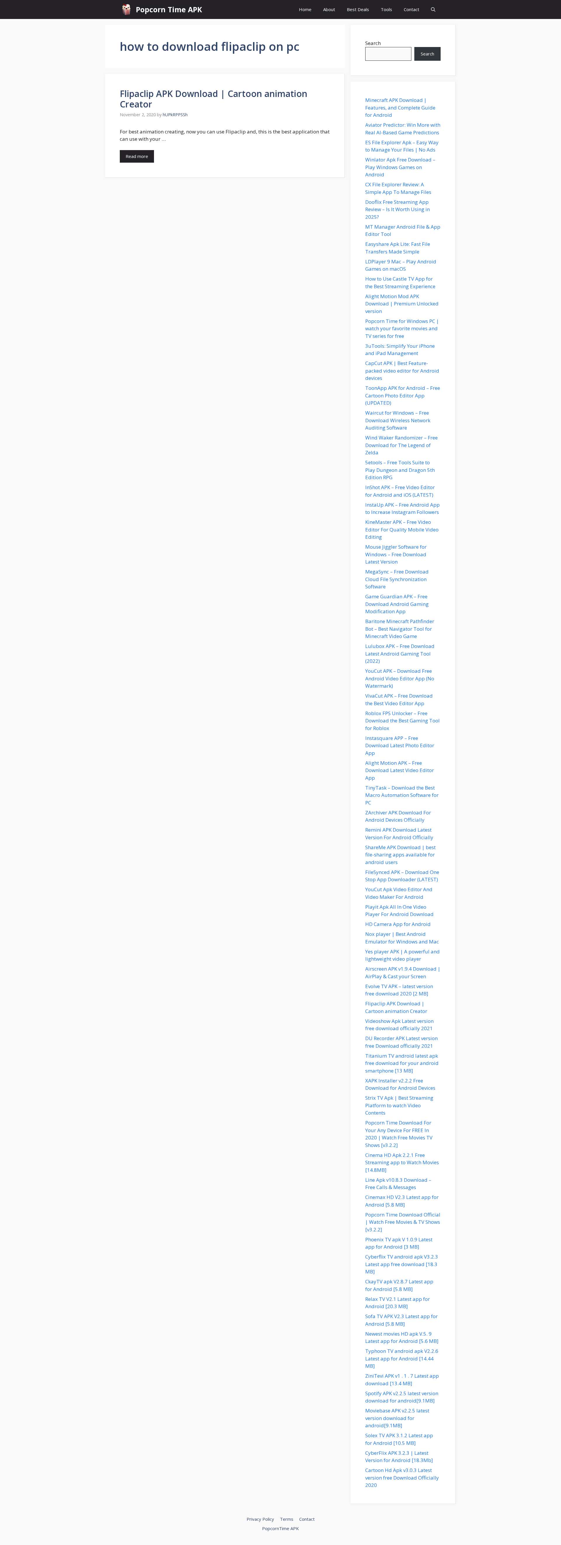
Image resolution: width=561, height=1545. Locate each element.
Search (373, 43)
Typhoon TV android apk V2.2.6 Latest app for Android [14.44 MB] (401, 1358)
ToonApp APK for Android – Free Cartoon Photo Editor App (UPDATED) (402, 395)
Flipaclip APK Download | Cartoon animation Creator (213, 99)
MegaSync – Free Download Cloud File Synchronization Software (397, 579)
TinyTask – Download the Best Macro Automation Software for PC (402, 795)
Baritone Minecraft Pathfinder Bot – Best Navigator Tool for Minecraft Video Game (399, 628)
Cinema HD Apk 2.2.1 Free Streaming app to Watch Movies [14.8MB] (402, 1162)
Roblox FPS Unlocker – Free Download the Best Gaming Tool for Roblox (402, 720)
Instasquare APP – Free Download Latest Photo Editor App (399, 745)
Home (305, 9)
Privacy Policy (260, 1519)
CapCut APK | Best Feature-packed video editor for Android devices (402, 370)
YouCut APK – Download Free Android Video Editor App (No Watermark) (399, 678)
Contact (411, 9)
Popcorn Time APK (169, 9)
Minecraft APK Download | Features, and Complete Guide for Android (400, 107)
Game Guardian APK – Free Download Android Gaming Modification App (397, 604)
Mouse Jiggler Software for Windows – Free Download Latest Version (396, 554)
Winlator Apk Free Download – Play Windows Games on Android (400, 167)
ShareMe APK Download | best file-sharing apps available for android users (400, 855)
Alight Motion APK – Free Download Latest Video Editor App (399, 770)
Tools (386, 9)
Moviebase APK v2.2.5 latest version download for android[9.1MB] (397, 1418)
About (329, 9)
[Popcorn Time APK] (126, 9)
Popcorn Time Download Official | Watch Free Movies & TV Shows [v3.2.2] (402, 1222)
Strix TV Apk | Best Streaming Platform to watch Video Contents (399, 1105)
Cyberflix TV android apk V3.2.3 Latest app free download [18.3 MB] (401, 1264)
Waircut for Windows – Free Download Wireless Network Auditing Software (397, 420)
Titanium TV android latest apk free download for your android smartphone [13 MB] (402, 1063)
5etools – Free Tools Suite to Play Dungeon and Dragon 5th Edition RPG (400, 470)
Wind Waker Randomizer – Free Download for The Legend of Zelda (401, 445)
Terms (286, 1519)
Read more (137, 156)
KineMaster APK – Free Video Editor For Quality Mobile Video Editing (402, 529)
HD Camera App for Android (398, 924)
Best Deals (358, 9)
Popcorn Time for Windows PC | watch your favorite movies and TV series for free (402, 328)
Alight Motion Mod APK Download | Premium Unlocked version (402, 303)
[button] (433, 9)
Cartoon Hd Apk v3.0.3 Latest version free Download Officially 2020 (402, 1477)
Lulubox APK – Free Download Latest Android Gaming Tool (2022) (399, 653)
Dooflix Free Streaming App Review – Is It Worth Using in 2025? (397, 209)
